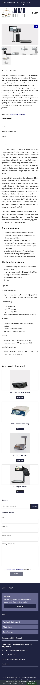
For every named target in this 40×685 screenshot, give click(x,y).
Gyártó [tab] (4, 136)
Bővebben (20, 397)
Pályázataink (7, 627)
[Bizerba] (7, 118)
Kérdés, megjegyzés (8, 544)
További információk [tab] (9, 132)
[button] (36, 26)
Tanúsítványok (8, 632)
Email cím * (5, 526)
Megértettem (31, 683)
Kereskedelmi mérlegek (17, 114)
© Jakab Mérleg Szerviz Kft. (12, 677)
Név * (3, 517)
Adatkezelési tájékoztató (14, 570)
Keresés (34, 506)
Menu (35, 13)
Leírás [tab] (4, 127)
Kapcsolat (20, 606)
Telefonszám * (7, 535)
